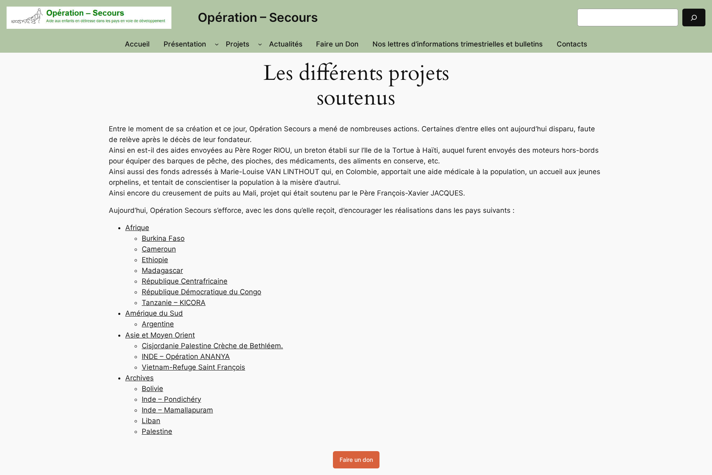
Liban (151, 421)
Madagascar (162, 270)
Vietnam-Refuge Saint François (193, 367)
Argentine (158, 324)
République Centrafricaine (184, 281)
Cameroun (159, 249)
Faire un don (356, 459)
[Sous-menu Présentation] (217, 44)
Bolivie (152, 388)
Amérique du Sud (154, 313)
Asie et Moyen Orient (160, 335)
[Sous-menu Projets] (260, 44)
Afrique (137, 228)
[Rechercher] (693, 17)
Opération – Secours (258, 17)
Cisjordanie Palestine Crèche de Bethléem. (212, 346)
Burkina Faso (163, 238)
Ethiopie (155, 260)
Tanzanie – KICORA (174, 302)
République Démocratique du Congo (201, 292)
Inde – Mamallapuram (177, 410)
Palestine (157, 431)
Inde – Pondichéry (171, 399)
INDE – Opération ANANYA (186, 356)
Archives (139, 378)
